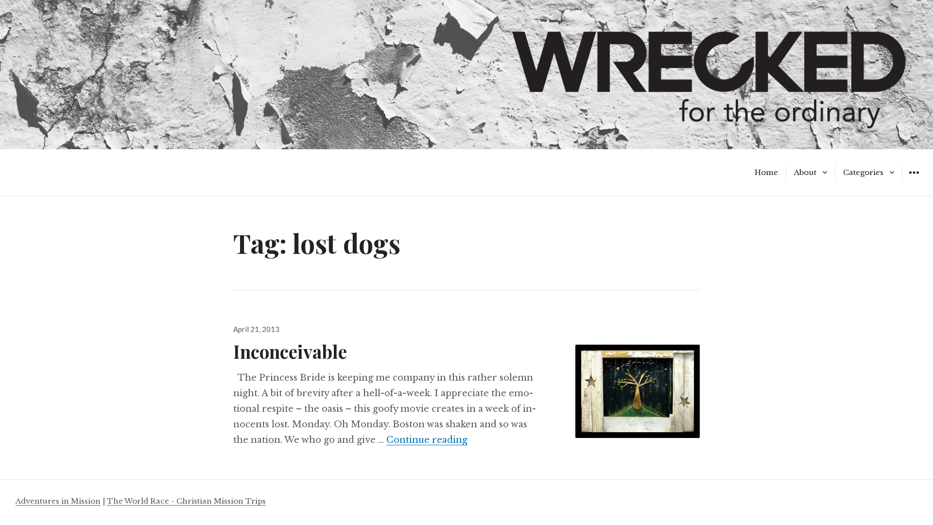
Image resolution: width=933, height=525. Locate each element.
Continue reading (426, 440)
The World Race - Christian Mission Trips (186, 501)
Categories (863, 172)
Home (766, 172)
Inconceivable (290, 351)
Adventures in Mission (58, 501)
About (805, 172)
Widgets (913, 179)
